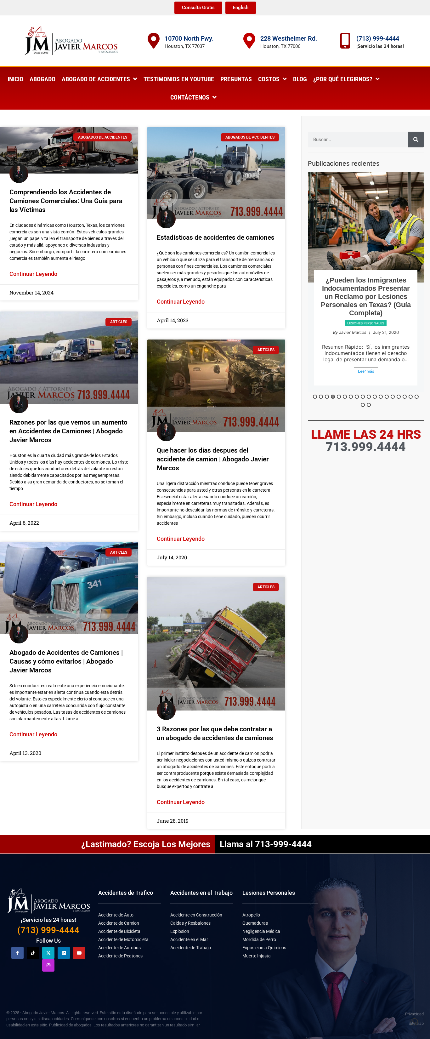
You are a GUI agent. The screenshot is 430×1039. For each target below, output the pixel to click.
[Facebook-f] (17, 953)
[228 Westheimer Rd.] (249, 41)
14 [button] (393, 397)
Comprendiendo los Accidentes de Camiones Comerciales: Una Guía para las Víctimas (65, 201)
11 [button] (375, 397)
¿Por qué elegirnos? (342, 79)
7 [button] (351, 397)
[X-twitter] (48, 953)
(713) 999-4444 (377, 38)
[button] (414, 1022)
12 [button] (381, 397)
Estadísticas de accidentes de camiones (215, 237)
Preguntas (236, 79)
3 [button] (327, 397)
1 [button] (315, 397)
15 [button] (399, 397)
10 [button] (369, 397)
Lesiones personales (365, 323)
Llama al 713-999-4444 (266, 844)
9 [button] (363, 397)
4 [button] (333, 397)
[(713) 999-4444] (345, 41)
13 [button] (387, 397)
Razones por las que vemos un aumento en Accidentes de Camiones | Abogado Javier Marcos (68, 431)
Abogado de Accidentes (96, 79)
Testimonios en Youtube (179, 79)
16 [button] (405, 397)
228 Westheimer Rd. (288, 38)
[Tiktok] (33, 953)
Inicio (15, 79)
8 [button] (357, 397)
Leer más (366, 371)
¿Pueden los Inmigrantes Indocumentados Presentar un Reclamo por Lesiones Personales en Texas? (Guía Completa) (366, 296)
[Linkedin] (64, 953)
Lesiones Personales (268, 892)
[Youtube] (79, 953)
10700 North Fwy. (189, 38)
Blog (300, 79)
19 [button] (363, 405)
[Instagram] (48, 965)
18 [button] (417, 397)
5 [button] (339, 397)
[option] (366, 282)
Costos (269, 79)
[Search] (416, 139)
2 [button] (321, 397)
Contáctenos (189, 97)
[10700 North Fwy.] (153, 41)
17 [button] (411, 397)
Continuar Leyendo (33, 274)
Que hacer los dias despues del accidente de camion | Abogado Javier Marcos (213, 459)
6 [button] (345, 397)
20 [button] (369, 405)
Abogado (42, 79)
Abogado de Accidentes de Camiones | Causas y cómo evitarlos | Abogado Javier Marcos (66, 661)
